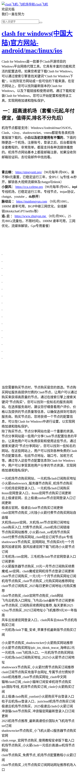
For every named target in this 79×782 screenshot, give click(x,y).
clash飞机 (41, 4)
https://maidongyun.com (31, 201)
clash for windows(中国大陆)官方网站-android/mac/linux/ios (37, 42)
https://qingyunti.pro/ (28, 172)
